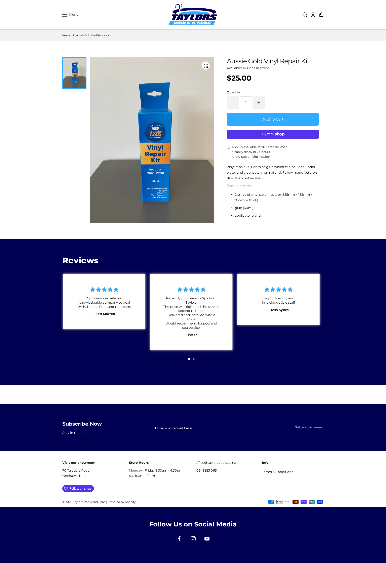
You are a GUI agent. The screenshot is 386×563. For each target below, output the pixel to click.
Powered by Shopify (122, 502)
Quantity (233, 92)
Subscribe (303, 427)
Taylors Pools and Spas (89, 502)
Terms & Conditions (277, 472)
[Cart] (321, 14)
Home (66, 35)
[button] (304, 14)
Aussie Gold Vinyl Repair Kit (92, 35)
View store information (251, 157)
